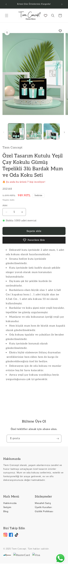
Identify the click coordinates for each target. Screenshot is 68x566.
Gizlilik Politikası (44, 511)
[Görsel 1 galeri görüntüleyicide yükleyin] (16, 131)
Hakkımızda (10, 503)
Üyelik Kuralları (43, 507)
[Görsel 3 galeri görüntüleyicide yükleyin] (52, 131)
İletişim (7, 507)
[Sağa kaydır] (64, 132)
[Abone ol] (57, 438)
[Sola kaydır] (3, 132)
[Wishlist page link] (45, 15)
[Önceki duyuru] (6, 4)
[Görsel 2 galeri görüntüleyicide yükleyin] (34, 131)
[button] (6, 15)
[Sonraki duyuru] (62, 4)
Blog (5, 511)
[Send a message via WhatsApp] (60, 558)
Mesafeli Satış (43, 503)
